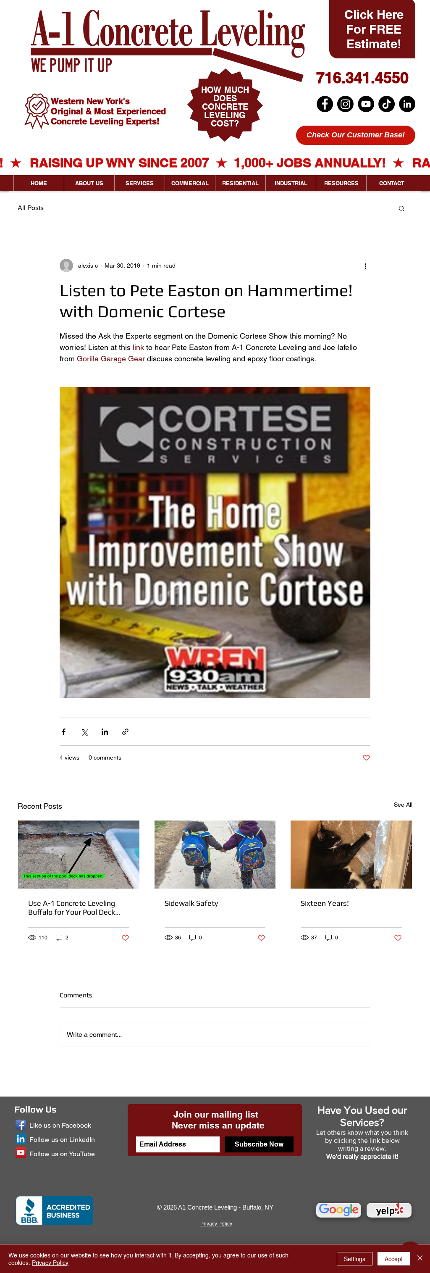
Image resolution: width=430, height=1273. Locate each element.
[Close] (420, 1258)
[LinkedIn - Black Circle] (407, 104)
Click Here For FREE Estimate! (374, 29)
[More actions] (365, 265)
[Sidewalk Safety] (215, 855)
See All (403, 804)
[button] (402, 208)
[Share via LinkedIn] (105, 732)
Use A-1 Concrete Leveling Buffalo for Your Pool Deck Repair (71, 907)
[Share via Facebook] (64, 732)
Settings (354, 1259)
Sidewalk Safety (191, 903)
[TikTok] (386, 104)
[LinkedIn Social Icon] (21, 1139)
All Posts (31, 208)
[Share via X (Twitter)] (84, 732)
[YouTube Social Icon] (21, 1152)
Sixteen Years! (325, 903)
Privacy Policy (50, 1262)
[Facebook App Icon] (21, 1125)
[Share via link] (125, 732)
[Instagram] (345, 104)
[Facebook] (325, 104)
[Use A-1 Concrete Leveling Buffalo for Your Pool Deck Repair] (78, 855)
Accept (394, 1259)
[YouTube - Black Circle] (366, 104)
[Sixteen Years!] (351, 855)
